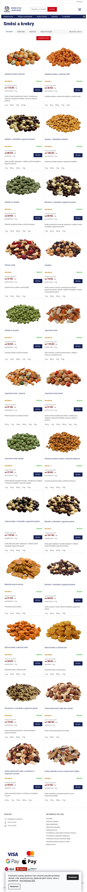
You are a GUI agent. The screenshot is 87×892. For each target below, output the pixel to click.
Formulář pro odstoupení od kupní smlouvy (61, 833)
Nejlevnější (21, 32)
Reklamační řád (51, 830)
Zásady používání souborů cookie (58, 841)
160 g (47, 424)
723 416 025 (11, 822)
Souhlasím (72, 877)
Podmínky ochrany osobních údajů (58, 839)
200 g (12, 168)
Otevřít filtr (43, 38)
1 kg (6, 105)
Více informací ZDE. (27, 881)
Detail (37, 90)
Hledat (52, 9)
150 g (7, 424)
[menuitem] (8, 16)
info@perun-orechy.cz (15, 819)
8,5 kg (23, 105)
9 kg (75, 424)
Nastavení (14, 886)
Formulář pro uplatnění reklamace (58, 836)
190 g (12, 550)
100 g (12, 231)
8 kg (68, 105)
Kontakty (49, 818)
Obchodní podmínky (53, 827)
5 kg (62, 168)
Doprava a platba (52, 821)
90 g (51, 105)
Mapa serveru (51, 844)
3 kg (17, 105)
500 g (12, 105)
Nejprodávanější (46, 32)
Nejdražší (32, 32)
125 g (18, 800)
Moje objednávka (52, 824)
